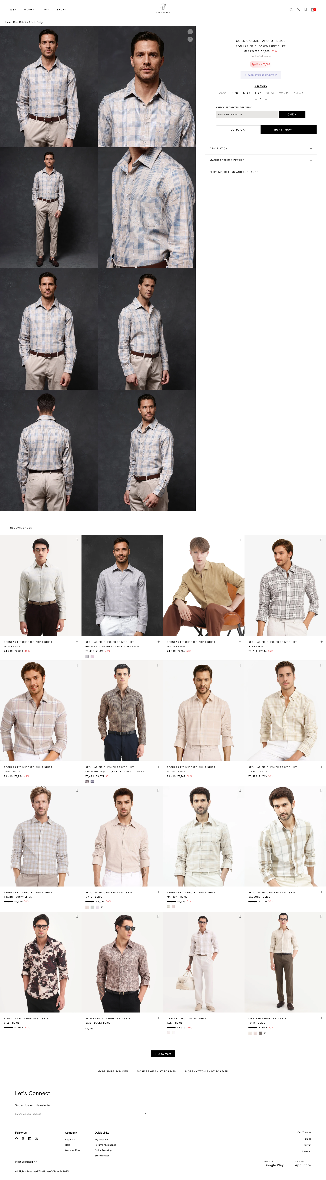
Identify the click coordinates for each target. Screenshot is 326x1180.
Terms (307, 1145)
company (71, 1132)
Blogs (308, 1138)
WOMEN (29, 9)
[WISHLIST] (305, 9)
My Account (101, 1139)
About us (70, 1139)
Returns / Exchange (105, 1144)
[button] (190, 31)
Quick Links (102, 1132)
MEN (13, 9)
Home (7, 22)
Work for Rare (73, 1150)
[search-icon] (291, 9)
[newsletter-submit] (143, 1114)
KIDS (45, 9)
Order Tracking (103, 1150)
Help (67, 1144)
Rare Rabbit (19, 22)
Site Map (306, 1151)
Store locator (102, 1155)
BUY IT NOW (283, 129)
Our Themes (304, 1132)
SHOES (61, 9)
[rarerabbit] (163, 8)
